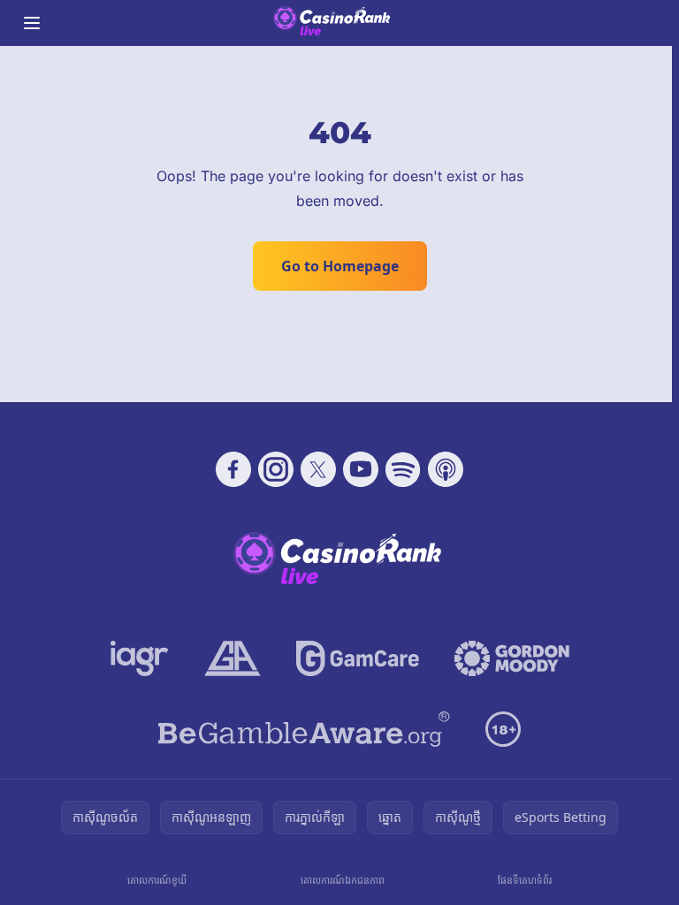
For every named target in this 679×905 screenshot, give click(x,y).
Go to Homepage (340, 266)
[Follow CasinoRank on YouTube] (360, 469)
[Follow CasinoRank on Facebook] (233, 469)
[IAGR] (140, 658)
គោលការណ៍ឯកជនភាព (343, 879)
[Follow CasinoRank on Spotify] (403, 469)
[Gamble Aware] (304, 729)
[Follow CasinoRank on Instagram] (276, 469)
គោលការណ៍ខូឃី (157, 879)
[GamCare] (357, 658)
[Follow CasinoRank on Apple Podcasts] (445, 469)
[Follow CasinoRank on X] (318, 469)
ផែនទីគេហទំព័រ (525, 879)
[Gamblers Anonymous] (232, 658)
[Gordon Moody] (511, 658)
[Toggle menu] (32, 23)
